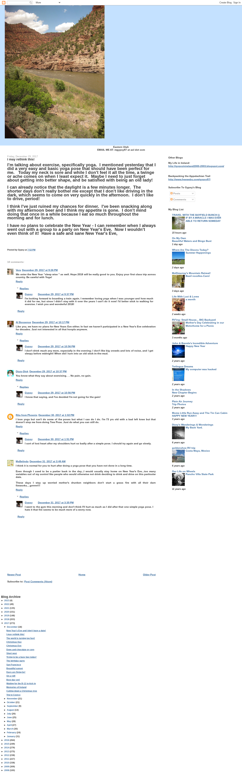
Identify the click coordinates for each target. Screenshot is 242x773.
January (11, 736)
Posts (176, 193)
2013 (7, 751)
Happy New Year (195, 346)
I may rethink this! (15, 634)
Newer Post (14, 574)
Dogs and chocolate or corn (20, 649)
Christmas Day (14, 642)
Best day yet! (13, 680)
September (13, 706)
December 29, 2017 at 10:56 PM (56, 346)
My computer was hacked (201, 369)
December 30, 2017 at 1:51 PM (56, 439)
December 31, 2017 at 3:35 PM (56, 502)
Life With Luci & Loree (185, 296)
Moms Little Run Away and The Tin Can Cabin (199, 413)
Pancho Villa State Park (200, 474)
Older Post (149, 574)
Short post (11, 653)
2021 (7, 608)
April (9, 725)
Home (81, 574)
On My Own (179, 238)
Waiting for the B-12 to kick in (21, 683)
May (9, 721)
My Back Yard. (194, 427)
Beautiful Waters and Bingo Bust (192, 241)
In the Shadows (181, 389)
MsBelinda (22, 461)
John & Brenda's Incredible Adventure (195, 343)
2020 (7, 612)
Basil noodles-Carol (198, 276)
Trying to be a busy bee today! (21, 657)
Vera (18, 270)
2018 (7, 619)
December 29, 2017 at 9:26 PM (40, 270)
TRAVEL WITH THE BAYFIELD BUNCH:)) (196, 214)
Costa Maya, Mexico (198, 450)
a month (191, 299)
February (12, 732)
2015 (7, 744)
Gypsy (29, 294)
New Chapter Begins (184, 392)
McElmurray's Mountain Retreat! (191, 273)
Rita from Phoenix (26, 415)
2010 (7, 762)
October (11, 702)
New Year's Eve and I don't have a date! (26, 630)
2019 (7, 615)
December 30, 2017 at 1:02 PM (56, 415)
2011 (7, 759)
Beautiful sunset (14, 668)
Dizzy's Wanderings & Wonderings (192, 424)
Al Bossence (23, 322)
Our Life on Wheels (183, 471)
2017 (7, 623)
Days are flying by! (15, 672)
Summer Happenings (198, 252)
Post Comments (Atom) (38, 581)
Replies (24, 288)
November (12, 698)
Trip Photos (179, 404)
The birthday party (15, 661)
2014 (7, 747)
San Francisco (13, 665)
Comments (179, 199)
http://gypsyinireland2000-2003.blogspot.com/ (196, 166)
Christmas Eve (13, 646)
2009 (7, 766)
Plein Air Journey (182, 401)
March (10, 729)
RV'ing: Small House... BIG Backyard (194, 319)
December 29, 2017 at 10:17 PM (50, 322)
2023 (7, 600)
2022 (7, 604)
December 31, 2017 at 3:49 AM (48, 461)
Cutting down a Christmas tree (21, 691)
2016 (7, 740)
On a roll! (10, 676)
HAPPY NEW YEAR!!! (184, 416)
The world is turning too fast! (20, 638)
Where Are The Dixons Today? (190, 249)
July (9, 713)
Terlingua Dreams (182, 366)
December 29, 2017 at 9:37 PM (56, 294)
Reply (19, 281)
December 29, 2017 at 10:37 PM (48, 371)
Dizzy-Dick (22, 371)
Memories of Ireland (16, 687)
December (12, 627)
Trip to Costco (13, 695)
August (11, 710)
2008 (7, 770)
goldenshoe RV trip (183, 447)
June (9, 717)
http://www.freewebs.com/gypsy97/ (189, 179)
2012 (7, 755)
